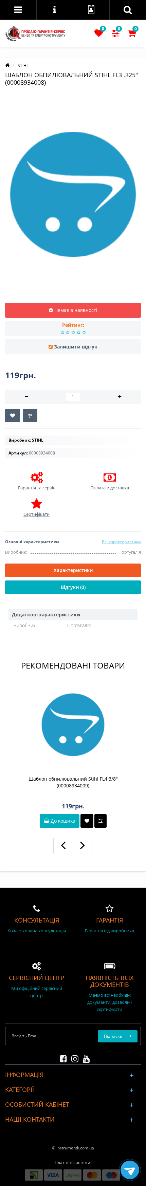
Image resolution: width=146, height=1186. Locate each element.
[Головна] (7, 65)
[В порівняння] (30, 415)
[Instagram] (73, 1057)
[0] (98, 35)
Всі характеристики (121, 542)
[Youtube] (84, 1057)
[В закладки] (12, 415)
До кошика (62, 821)
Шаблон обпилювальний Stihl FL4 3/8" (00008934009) (73, 782)
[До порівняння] (100, 821)
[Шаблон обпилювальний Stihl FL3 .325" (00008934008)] (73, 194)
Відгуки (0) (73, 587)
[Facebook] (61, 1057)
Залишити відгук (75, 346)
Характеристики (73, 570)
